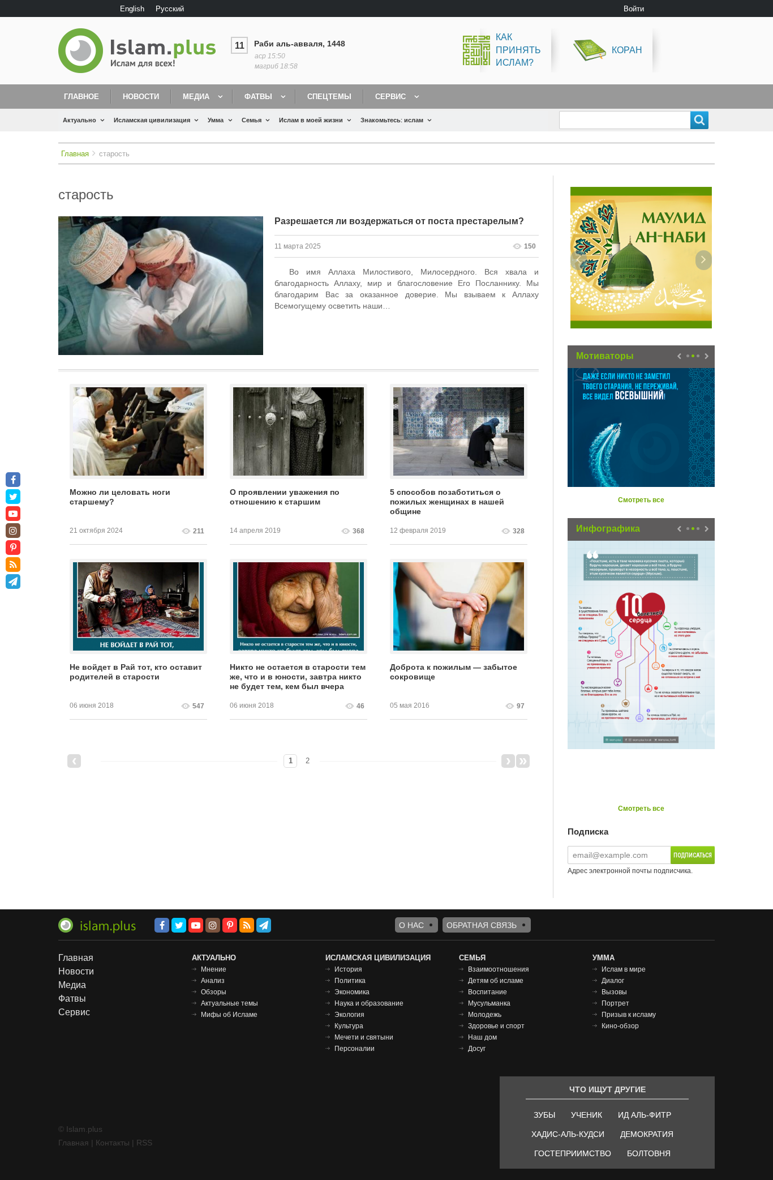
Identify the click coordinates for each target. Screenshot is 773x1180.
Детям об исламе (495, 981)
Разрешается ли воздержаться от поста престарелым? (399, 221)
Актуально (79, 120)
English (132, 9)
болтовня (649, 1153)
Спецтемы (329, 96)
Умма (216, 120)
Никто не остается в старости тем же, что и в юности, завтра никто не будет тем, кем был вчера (298, 676)
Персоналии (354, 1049)
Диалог (613, 981)
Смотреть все (641, 500)
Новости (141, 96)
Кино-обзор (620, 1026)
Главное (81, 96)
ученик (586, 1114)
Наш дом (482, 1037)
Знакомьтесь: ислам (391, 120)
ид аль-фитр (644, 1114)
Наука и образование (368, 1003)
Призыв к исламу (629, 1015)
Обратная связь (481, 925)
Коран (627, 50)
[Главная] (141, 50)
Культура (348, 1026)
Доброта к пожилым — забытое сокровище (453, 671)
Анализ (213, 981)
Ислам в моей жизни (311, 120)
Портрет (615, 1003)
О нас (411, 925)
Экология (349, 1015)
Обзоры (213, 992)
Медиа (196, 96)
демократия (646, 1134)
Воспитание (487, 992)
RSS (144, 1142)
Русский (170, 9)
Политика (350, 981)
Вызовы (614, 992)
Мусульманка (489, 1003)
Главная (75, 153)
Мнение (213, 969)
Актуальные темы (229, 1003)
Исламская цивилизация (152, 120)
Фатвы (258, 96)
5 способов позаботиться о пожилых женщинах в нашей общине (447, 502)
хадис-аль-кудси (567, 1134)
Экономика (352, 992)
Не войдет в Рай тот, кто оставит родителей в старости (136, 671)
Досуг (477, 1049)
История (348, 969)
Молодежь (484, 1015)
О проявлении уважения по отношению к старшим (285, 497)
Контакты (113, 1142)
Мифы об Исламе (229, 1015)
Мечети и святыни (363, 1037)
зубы (544, 1114)
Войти (634, 9)
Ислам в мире (624, 969)
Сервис (390, 96)
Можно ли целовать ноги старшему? (120, 497)
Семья (251, 120)
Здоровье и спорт (496, 1026)
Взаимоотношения (498, 969)
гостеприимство (572, 1153)
